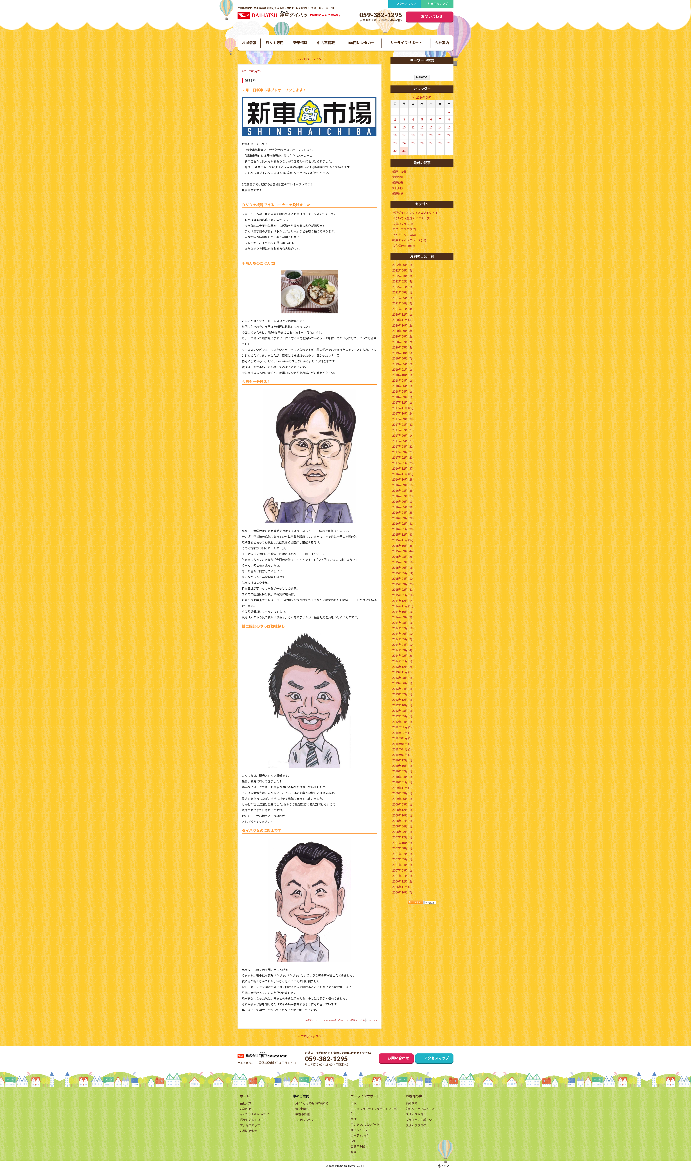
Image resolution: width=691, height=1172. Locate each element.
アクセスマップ (406, 3)
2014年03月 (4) (402, 650)
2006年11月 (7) (402, 886)
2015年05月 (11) (402, 573)
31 (404, 150)
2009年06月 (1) (402, 798)
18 (413, 135)
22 (449, 135)
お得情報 (249, 43)
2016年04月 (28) (403, 512)
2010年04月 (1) (402, 777)
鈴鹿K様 (397, 182)
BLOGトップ (371, 1020)
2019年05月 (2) (402, 364)
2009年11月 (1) (402, 787)
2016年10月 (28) (403, 479)
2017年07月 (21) (403, 430)
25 (413, 143)
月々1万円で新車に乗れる (312, 1103)
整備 (353, 1152)
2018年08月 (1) (402, 380)
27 (431, 143)
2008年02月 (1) (402, 831)
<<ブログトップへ (309, 59)
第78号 (250, 80)
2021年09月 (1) (402, 292)
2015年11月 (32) (402, 540)
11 (413, 127)
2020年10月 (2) (402, 325)
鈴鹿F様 (397, 188)
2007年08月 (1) (402, 848)
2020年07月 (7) (402, 342)
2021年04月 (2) (402, 303)
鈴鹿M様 (397, 193)
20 (431, 135)
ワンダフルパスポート (365, 1124)
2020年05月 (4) (402, 347)
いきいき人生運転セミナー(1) (411, 218)
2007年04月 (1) (402, 864)
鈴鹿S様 (397, 177)
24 (404, 143)
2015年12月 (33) (403, 534)
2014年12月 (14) (403, 600)
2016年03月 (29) (403, 518)
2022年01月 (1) (402, 287)
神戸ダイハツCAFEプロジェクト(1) (415, 212)
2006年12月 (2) (402, 881)
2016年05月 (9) (402, 507)
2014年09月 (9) (402, 617)
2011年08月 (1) (402, 738)
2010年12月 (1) (402, 760)
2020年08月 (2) (402, 336)
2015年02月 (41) (403, 589)
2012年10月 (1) (402, 705)
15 (449, 127)
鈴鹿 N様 (399, 171)
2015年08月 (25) (403, 556)
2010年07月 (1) (402, 771)
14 (440, 127)
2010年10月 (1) (402, 765)
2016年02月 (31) (403, 523)
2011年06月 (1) (402, 743)
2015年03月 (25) (403, 584)
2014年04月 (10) (403, 644)
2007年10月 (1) (402, 843)
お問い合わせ (432, 17)
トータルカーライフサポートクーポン (374, 1111)
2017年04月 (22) (403, 446)
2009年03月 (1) (402, 804)
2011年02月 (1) (402, 754)
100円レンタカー (361, 43)
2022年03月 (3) (402, 276)
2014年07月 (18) (403, 628)
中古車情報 (326, 43)
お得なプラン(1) (402, 223)
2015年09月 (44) (403, 551)
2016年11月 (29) (402, 474)
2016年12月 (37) (403, 468)
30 (395, 150)
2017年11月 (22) (402, 408)
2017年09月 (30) (403, 419)
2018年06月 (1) (402, 386)
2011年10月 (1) (402, 732)
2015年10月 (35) (403, 545)
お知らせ (246, 1108)
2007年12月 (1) (402, 837)
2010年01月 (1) (402, 782)
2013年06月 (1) (402, 683)
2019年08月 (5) (402, 353)
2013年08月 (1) (402, 677)
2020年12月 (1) (402, 314)
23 (395, 143)
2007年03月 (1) (402, 870)
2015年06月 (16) (403, 567)
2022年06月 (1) (402, 264)
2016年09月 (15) (403, 485)
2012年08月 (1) (402, 710)
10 (404, 127)
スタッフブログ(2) (404, 229)
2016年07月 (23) (403, 496)
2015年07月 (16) (403, 562)
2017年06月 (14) (403, 435)
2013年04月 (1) (402, 688)
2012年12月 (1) (402, 699)
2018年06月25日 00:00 (336, 1020)
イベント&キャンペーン (255, 1114)
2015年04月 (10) (403, 578)
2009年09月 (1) (402, 793)
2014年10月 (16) (403, 611)
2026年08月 (424, 97)
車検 (353, 1103)
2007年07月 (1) (402, 854)
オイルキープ (359, 1130)
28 (440, 143)
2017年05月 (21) (403, 441)
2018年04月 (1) (402, 391)
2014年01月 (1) (402, 661)
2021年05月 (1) (402, 298)
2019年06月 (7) (402, 358)
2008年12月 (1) (402, 809)
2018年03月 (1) (402, 397)
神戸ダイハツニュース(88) (409, 240)
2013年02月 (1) (402, 694)
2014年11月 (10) (402, 606)
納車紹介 (411, 1103)
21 (440, 135)
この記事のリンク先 (356, 1020)
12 (422, 127)
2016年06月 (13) (403, 501)
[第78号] (309, 117)
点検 (353, 1119)
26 (422, 143)
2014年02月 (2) (402, 655)
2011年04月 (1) (402, 749)
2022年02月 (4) (402, 281)
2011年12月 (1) (402, 727)
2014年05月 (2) (402, 639)
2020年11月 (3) (402, 320)
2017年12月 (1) (402, 402)
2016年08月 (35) (403, 490)
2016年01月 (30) (403, 529)
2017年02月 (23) (403, 457)
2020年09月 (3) (402, 330)
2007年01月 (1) (402, 875)
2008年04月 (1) (402, 826)
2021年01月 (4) (402, 309)
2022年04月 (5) (402, 270)
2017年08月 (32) (403, 424)
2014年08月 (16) (403, 622)
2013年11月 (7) (402, 672)
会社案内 (442, 43)
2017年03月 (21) (403, 452)
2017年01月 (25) (403, 463)
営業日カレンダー (439, 3)
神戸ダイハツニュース (315, 1020)
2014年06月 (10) (403, 633)
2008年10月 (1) (402, 815)
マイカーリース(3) (404, 234)
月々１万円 (275, 43)
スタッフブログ (416, 1125)
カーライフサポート (406, 43)
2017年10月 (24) (403, 413)
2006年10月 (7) (402, 892)
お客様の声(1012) (403, 245)
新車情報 (300, 43)
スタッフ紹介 (414, 1114)
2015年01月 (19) (403, 595)
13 (431, 127)
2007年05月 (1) (402, 859)
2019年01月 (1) (402, 369)
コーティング (359, 1135)
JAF (353, 1140)
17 (404, 135)
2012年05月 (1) (402, 716)
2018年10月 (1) (402, 375)
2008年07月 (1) (402, 820)
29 (449, 143)
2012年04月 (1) (402, 721)
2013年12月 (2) (402, 666)
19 (422, 135)
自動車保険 (358, 1146)
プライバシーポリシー (420, 1119)
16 (395, 135)
